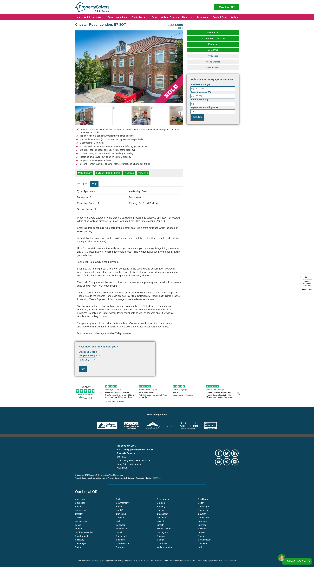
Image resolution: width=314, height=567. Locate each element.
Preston (161, 536)
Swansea (120, 547)
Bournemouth (122, 503)
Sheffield (120, 540)
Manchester (122, 528)
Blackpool (80, 503)
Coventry (202, 514)
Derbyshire (203, 517)
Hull (118, 521)
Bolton (201, 503)
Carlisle (160, 510)
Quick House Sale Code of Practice (222, 560)
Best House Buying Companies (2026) (123, 560)
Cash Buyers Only (146, 560)
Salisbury (79, 540)
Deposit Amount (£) (200, 92)
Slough (160, 540)
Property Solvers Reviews (165, 17)
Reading (202, 536)
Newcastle (203, 528)
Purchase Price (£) (200, 84)
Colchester (162, 514)
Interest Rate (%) (199, 99)
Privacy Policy (175, 560)
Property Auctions (117, 17)
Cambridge (203, 506)
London (78, 528)
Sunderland (203, 543)
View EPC (143, 173)
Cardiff (119, 510)
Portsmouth (121, 536)
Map (94, 183)
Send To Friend (213, 67)
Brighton (79, 506)
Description (82, 183)
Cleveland (121, 514)
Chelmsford (203, 510)
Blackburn (203, 499)
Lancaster (203, 521)
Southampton (204, 540)
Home (78, 17)
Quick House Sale (93, 17)
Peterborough (81, 536)
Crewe (78, 517)
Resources (202, 17)
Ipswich (160, 521)
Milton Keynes (164, 528)
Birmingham (163, 499)
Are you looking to (89, 355)
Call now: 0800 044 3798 (108, 173)
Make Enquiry (85, 173)
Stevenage (80, 543)
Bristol (119, 506)
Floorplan (129, 173)
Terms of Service (188, 560)
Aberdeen (80, 499)
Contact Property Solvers (226, 17)
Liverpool (202, 525)
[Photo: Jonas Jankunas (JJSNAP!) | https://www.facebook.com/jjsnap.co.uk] (129, 66)
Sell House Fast (84, 560)
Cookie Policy (202, 560)
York (200, 547)
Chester (79, 514)
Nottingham (162, 532)
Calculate (197, 117)
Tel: (126, 446)
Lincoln (160, 525)
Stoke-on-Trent (123, 543)
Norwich (120, 532)
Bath (118, 499)
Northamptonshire (84, 532)
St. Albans (162, 543)
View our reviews (307, 283)
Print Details (213, 56)
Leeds (78, 525)
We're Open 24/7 (227, 7)
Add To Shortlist (213, 62)
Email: (135, 449)
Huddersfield (81, 521)
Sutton (78, 547)
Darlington (162, 517)
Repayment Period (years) (204, 107)
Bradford (161, 503)
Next (83, 369)
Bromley (161, 506)
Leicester (120, 525)
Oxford (201, 532)
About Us (187, 17)
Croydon (120, 517)
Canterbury (80, 510)
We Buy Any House (99, 560)
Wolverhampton (164, 547)
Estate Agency (139, 17)
